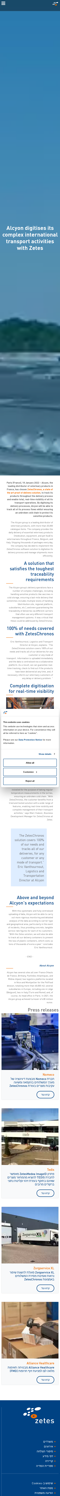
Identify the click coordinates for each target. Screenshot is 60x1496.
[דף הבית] (55, 3)
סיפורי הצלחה (45, 1451)
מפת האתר (46, 1488)
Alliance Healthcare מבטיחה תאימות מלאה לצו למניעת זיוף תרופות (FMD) (31, 1369)
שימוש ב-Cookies (42, 1483)
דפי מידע (48, 1456)
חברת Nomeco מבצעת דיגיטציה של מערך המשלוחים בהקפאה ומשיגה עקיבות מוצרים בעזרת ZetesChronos (31, 1082)
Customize (28, 772)
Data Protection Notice (30, 740)
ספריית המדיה (44, 1466)
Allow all (30, 763)
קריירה (49, 1461)
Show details (45, 754)
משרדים (48, 1441)
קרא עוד (45, 1094)
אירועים (48, 1446)
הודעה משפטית (44, 1493)
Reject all (30, 781)
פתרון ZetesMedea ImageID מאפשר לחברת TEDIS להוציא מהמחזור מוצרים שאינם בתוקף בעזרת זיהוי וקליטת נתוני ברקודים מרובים (30, 1179)
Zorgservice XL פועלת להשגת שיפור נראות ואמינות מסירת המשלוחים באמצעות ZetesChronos (32, 1276)
